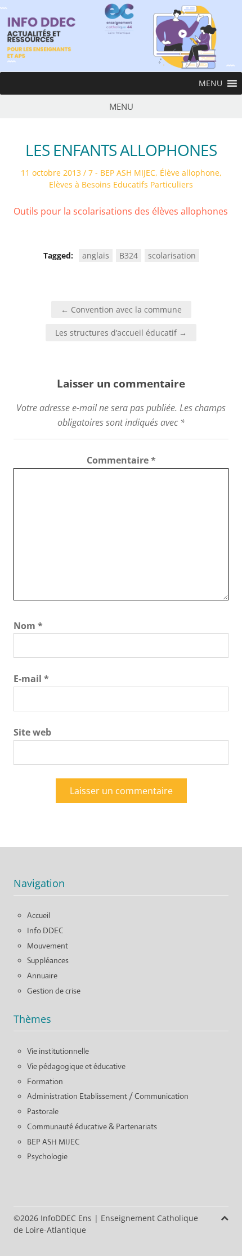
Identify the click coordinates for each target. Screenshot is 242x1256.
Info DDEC (45, 930)
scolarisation (172, 255)
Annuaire (42, 975)
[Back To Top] (224, 1218)
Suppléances (48, 960)
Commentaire (121, 460)
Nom (28, 626)
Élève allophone (189, 172)
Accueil (38, 915)
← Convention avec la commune (121, 309)
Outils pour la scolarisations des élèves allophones (121, 211)
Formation (45, 1081)
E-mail (31, 678)
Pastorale (43, 1111)
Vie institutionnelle (58, 1051)
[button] (210, 83)
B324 (128, 255)
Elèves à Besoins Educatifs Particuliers (121, 184)
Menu (121, 106)
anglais (95, 255)
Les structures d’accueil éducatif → (121, 332)
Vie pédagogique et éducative (76, 1066)
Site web (32, 732)
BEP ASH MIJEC (53, 1142)
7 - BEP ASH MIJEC (121, 172)
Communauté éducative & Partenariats (92, 1126)
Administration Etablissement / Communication (108, 1096)
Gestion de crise (53, 991)
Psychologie (47, 1156)
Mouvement (47, 946)
